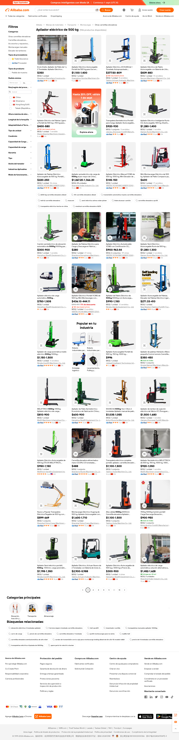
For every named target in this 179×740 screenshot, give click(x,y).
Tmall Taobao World (77, 728)
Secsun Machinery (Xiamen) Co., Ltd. (155, 78)
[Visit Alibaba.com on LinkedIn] (151, 697)
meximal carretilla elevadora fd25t (88, 206)
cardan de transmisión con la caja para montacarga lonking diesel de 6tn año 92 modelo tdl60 (90, 640)
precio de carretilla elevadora (41, 634)
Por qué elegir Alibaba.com (16, 664)
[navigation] (20, 307)
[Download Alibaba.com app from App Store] (145, 716)
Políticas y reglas (46, 691)
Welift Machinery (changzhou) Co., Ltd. (52, 420)
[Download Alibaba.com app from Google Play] (165, 716)
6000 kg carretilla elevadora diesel (53, 195)
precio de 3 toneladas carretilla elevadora (147, 640)
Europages (127, 728)
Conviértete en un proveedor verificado (156, 680)
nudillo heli (126, 634)
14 (119, 590)
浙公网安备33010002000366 (132, 736)
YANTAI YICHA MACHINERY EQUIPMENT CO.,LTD (52, 185)
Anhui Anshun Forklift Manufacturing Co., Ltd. (155, 525)
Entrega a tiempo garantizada (52, 674)
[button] (97, 10)
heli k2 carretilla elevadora (50, 200)
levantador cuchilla (113, 628)
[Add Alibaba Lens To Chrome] (43, 716)
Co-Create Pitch (12, 669)
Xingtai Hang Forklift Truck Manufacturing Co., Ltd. (155, 185)
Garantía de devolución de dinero (53, 669)
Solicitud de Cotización (84, 669)
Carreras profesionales (14, 679)
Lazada (89, 728)
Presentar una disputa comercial (123, 674)
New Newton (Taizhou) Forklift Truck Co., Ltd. (155, 307)
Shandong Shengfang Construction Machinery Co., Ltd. (52, 78)
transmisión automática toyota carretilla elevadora (123, 195)
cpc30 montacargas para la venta (102, 634)
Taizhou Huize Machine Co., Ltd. (119, 472)
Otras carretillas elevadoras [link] (106, 25)
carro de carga (16, 634)
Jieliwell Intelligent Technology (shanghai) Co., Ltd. (121, 363)
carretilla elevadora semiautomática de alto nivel (29, 640)
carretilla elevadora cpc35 (148, 200)
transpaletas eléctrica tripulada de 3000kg (27, 645)
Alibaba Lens (17, 716)
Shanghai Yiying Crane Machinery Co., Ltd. (52, 523)
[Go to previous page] (82, 590)
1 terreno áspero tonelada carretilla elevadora (65, 628)
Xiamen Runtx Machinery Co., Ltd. (154, 132)
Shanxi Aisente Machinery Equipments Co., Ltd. (52, 134)
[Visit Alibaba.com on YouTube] (166, 697)
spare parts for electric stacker (62, 645)
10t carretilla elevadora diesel (85, 195)
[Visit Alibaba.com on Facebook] (145, 697)
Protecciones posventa (49, 679)
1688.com (63, 728)
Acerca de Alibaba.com (15, 658)
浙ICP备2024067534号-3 (156, 736)
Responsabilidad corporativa (16, 674)
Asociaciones (149, 686)
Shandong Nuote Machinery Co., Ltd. (86, 472)
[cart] (132, 10)
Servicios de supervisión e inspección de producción (50, 685)
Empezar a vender (151, 669)
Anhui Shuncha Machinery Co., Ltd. (120, 420)
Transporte (71, 25)
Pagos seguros (46, 664)
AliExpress (52, 728)
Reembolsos (115, 679)
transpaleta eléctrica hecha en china (54, 206)
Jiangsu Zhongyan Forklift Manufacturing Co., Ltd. (121, 132)
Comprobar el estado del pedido (157, 674)
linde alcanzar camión (122, 200)
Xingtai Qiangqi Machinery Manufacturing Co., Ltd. (155, 365)
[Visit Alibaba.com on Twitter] (156, 697)
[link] (175, 715)
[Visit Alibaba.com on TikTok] (172, 697)
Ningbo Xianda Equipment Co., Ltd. (120, 307)
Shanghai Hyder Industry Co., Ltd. (85, 185)
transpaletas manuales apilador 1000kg (142, 628)
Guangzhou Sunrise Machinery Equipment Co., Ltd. (86, 78)
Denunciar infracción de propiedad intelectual (124, 685)
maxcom (71, 200)
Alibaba (39, 25)
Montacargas (85, 25)
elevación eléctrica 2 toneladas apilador (26, 628)
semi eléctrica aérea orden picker (94, 200)
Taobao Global (100, 728)
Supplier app (97, 716)
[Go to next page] (124, 590)
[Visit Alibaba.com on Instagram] (161, 697)
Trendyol (117, 728)
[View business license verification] (113, 736)
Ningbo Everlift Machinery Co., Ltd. (51, 363)
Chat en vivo (115, 669)
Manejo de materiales (54, 25)
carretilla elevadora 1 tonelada (70, 634)
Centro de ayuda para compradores (124, 664)
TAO (110, 728)
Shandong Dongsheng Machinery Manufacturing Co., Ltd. (86, 255)
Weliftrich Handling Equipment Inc (51, 472)
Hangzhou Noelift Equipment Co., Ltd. (52, 255)
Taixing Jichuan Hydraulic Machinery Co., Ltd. (121, 80)
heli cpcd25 (94, 628)
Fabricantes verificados (84, 664)
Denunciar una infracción (120, 691)
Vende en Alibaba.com (153, 664)
